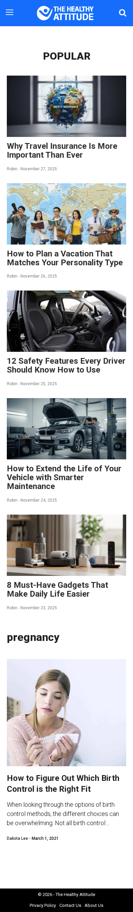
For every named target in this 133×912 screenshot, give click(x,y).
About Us (94, 905)
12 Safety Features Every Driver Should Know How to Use (66, 365)
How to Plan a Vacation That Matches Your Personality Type (65, 258)
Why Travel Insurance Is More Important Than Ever (62, 150)
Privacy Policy (43, 905)
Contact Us (70, 905)
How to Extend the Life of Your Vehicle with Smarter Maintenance (64, 477)
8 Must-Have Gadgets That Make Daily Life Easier (57, 589)
